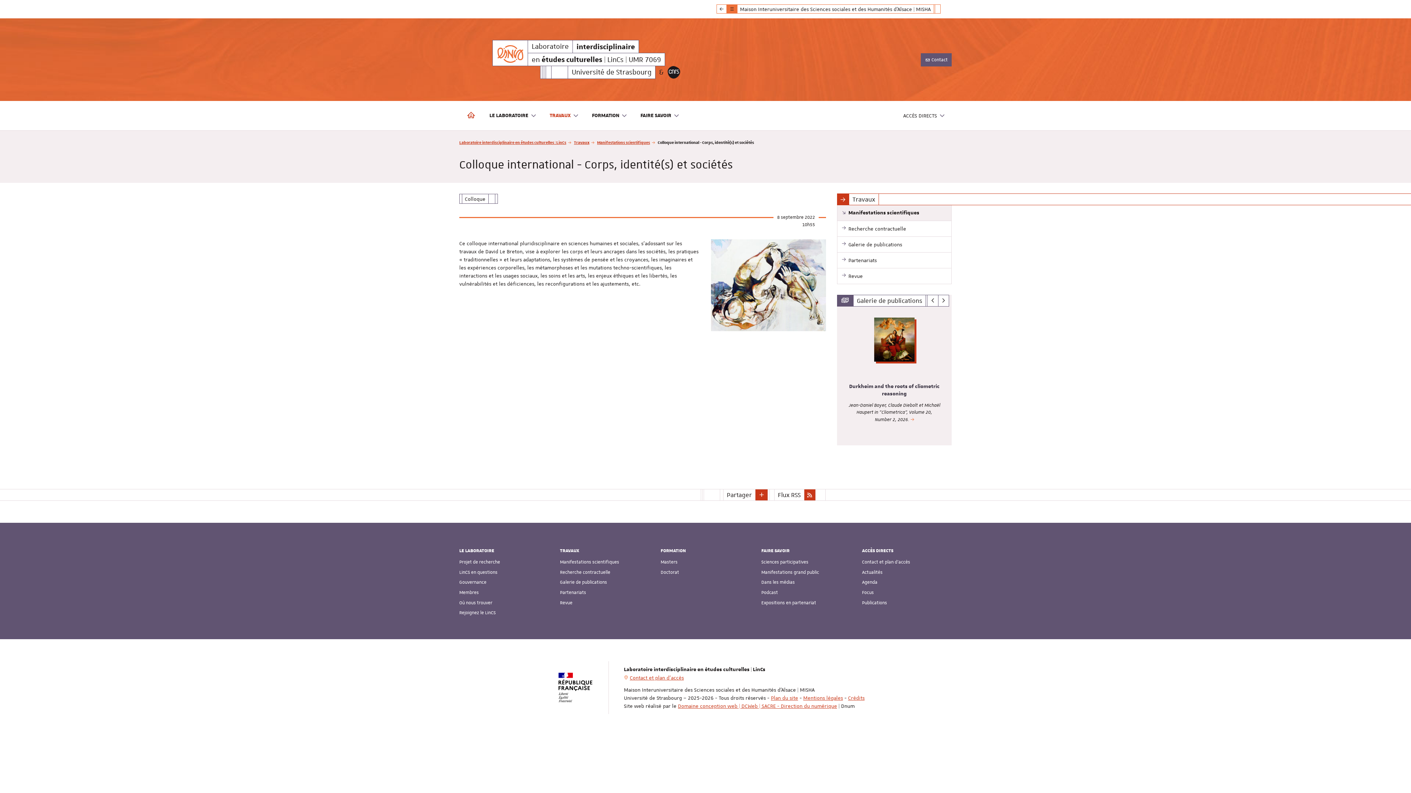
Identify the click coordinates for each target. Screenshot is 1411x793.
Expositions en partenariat (788, 603)
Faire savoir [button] (655, 115)
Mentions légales (823, 698)
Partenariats (573, 592)
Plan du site (784, 698)
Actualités (872, 572)
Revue (566, 603)
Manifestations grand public (790, 572)
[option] (894, 376)
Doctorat (670, 572)
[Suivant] (943, 301)
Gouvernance (473, 582)
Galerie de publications (583, 582)
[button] (761, 495)
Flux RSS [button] (789, 495)
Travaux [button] (560, 115)
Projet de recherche (479, 562)
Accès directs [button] (920, 115)
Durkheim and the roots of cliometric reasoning (894, 390)
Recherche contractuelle (585, 572)
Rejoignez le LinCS (477, 613)
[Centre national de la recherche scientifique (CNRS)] (674, 72)
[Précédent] (932, 301)
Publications (874, 603)
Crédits (856, 698)
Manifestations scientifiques (623, 142)
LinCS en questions (478, 572)
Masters (669, 562)
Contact (939, 60)
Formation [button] (606, 115)
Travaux (581, 142)
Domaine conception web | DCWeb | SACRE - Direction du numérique (757, 706)
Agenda (869, 582)
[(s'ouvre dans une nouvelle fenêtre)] (768, 285)
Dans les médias (778, 582)
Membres (469, 592)
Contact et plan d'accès (886, 562)
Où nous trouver (475, 603)
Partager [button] (739, 495)
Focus (868, 592)
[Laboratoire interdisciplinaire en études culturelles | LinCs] (510, 53)
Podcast (769, 592)
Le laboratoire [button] (508, 115)
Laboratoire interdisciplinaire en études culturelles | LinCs (512, 142)
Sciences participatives (784, 562)
